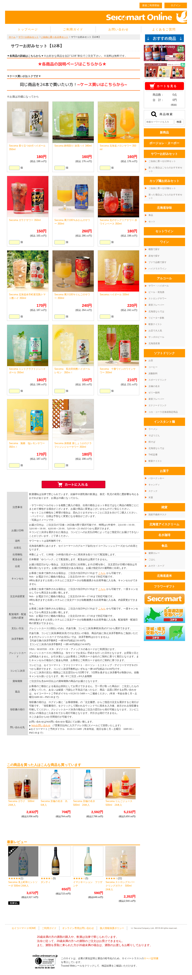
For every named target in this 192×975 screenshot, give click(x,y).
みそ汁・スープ (156, 566)
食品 (164, 545)
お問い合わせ (118, 29)
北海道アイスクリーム (164, 524)
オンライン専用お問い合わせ (78, 928)
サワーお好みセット (28, 37)
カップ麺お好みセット (164, 180)
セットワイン (164, 231)
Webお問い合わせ (40, 725)
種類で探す (154, 249)
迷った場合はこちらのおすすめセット (165, 169)
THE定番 (153, 454)
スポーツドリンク (157, 380)
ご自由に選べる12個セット (162, 188)
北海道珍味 (164, 207)
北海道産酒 (154, 343)
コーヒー (153, 367)
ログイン (176, 5)
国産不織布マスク (157, 514)
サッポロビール (156, 337)
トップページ (28, 29)
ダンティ (45, 882)
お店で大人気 (155, 330)
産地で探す (154, 256)
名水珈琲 (164, 535)
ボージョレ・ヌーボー (164, 143)
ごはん (151, 559)
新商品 (164, 132)
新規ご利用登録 (150, 5)
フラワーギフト (164, 586)
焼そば (151, 442)
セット (151, 221)
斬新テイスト (155, 324)
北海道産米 (164, 575)
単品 (150, 215)
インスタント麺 (164, 421)
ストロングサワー (157, 298)
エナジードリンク (157, 405)
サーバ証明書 (151, 958)
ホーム (12, 37)
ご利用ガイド (73, 29)
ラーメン (153, 429)
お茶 (150, 360)
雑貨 (164, 507)
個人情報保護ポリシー (112, 928)
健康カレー (154, 553)
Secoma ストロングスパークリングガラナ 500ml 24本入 (120, 886)
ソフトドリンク (164, 353)
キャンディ (154, 484)
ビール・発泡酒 (156, 292)
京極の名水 (154, 386)
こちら (102, 573)
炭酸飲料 (153, 373)
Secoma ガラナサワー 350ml (25, 220)
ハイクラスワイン (157, 268)
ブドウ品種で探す (157, 262)
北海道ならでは (156, 311)
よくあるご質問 (164, 29)
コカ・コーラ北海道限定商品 (163, 412)
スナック (153, 491)
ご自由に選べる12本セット (54, 37)
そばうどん (154, 435)
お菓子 (164, 470)
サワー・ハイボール (158, 285)
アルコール (164, 278)
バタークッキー (156, 478)
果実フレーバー (156, 305)
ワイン (164, 241)
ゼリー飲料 (154, 392)
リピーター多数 (156, 318)
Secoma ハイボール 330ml (114, 294)
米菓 (150, 497)
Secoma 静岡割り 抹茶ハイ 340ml (73, 145)
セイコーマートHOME (24, 928)
